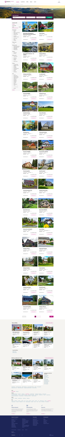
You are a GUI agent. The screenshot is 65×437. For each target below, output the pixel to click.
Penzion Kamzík (42, 287)
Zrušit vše (13, 24)
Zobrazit (49, 17)
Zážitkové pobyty (15, 352)
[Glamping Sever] (29, 126)
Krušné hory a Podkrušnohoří (15, 395)
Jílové (24, 401)
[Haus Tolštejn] (45, 222)
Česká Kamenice (13, 401)
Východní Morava (21, 395)
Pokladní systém (13, 432)
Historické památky (46, 377)
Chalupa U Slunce (26, 248)
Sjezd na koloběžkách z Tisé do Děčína (16, 345)
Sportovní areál (14, 367)
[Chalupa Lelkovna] (45, 300)
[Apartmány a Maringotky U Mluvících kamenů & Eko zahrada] (29, 27)
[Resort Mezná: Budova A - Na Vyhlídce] (29, 47)
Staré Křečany (21, 4)
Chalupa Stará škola (27, 287)
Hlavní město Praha (34, 395)
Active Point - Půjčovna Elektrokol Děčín (37, 332)
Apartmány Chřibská (43, 209)
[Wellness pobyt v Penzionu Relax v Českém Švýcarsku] (17, 327)
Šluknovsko (28, 398)
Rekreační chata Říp (27, 306)
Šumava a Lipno (13, 421)
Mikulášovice (21, 401)
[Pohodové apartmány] (45, 184)
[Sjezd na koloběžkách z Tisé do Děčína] (17, 340)
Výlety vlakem (46, 376)
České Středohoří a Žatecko (27, 395)
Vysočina (23, 424)
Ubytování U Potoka (43, 248)
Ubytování (17, 1)
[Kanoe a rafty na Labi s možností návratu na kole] (27, 327)
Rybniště (32, 401)
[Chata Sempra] (45, 27)
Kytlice (35, 401)
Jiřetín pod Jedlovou (28, 401)
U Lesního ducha (42, 74)
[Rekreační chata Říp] (29, 300)
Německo (17, 391)
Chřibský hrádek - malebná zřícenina (26, 367)
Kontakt (35, 1)
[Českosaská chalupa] (45, 126)
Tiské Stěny (16, 398)
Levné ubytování (35, 425)
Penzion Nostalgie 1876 (27, 190)
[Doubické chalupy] (29, 106)
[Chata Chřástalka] (45, 106)
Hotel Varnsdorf (42, 171)
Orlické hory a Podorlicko (25, 422)
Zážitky (27, 1)
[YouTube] (22, 435)
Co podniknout (23, 1)
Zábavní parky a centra (14, 387)
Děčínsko (13, 398)
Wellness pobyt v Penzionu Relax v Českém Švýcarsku (16, 332)
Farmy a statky (45, 422)
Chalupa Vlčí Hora (42, 53)
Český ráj (13, 422)
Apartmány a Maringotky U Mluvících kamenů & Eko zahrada (29, 34)
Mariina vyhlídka (36, 367)
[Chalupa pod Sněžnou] (29, 67)
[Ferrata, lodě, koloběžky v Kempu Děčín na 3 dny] (38, 340)
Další (51, 316)
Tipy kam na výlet (46, 375)
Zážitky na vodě (14, 351)
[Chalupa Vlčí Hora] (45, 47)
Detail (33, 39)
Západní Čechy (13, 424)
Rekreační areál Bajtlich (27, 229)
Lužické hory (24, 398)
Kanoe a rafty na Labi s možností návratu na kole (26, 332)
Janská (40, 401)
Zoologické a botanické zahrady (27, 387)
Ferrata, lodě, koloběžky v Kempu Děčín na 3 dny (37, 345)
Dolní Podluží (43, 401)
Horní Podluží (47, 401)
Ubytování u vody (35, 424)
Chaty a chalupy (45, 420)
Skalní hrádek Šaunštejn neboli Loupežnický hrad (16, 380)
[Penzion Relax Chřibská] (45, 145)
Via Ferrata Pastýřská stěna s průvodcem (48, 332)
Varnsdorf (17, 401)
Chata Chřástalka (42, 112)
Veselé (37, 401)
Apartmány (45, 421)
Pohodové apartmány (43, 190)
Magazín (31, 1)
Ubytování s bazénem (35, 422)
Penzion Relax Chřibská (43, 151)
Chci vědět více (13, 413)
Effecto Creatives (51, 435)
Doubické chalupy (26, 112)
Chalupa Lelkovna (42, 306)
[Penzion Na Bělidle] (29, 87)
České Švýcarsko (17, 4)
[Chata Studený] (45, 261)
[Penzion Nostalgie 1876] (29, 184)
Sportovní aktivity (34, 387)
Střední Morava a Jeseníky (15, 423)
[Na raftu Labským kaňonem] (27, 340)
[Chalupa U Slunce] (29, 242)
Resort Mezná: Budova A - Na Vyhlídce (28, 54)
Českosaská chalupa (43, 132)
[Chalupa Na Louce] (45, 87)
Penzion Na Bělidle (26, 93)
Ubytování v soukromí (46, 423)
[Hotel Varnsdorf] (45, 164)
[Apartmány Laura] (29, 203)
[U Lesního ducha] (45, 67)
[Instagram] (19, 435)
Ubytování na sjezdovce (35, 423)
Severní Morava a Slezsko (25, 421)
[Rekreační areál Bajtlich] (29, 222)
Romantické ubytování (35, 420)
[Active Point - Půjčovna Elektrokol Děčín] (38, 327)
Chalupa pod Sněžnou (27, 74)
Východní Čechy (13, 425)
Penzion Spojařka (26, 171)
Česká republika (12, 4)
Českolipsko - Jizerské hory (25, 420)
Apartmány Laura (26, 209)
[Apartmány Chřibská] (45, 203)
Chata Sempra (42, 33)
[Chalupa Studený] (29, 261)
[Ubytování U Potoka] (45, 242)
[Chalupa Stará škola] (29, 281)
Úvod (5, 4)
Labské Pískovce (20, 398)
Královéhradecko (14, 420)
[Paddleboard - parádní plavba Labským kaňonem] (48, 340)
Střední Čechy (23, 423)
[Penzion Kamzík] (45, 281)
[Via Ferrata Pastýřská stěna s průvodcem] (48, 327)
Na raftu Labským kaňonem (26, 344)
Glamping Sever (26, 132)
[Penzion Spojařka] (29, 164)
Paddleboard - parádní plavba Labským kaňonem (48, 345)
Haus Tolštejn (41, 229)
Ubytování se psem (35, 421)
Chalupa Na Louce (42, 93)
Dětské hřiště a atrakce (20, 387)
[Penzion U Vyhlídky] (29, 145)
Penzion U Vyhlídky (26, 151)
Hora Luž (45, 367)
